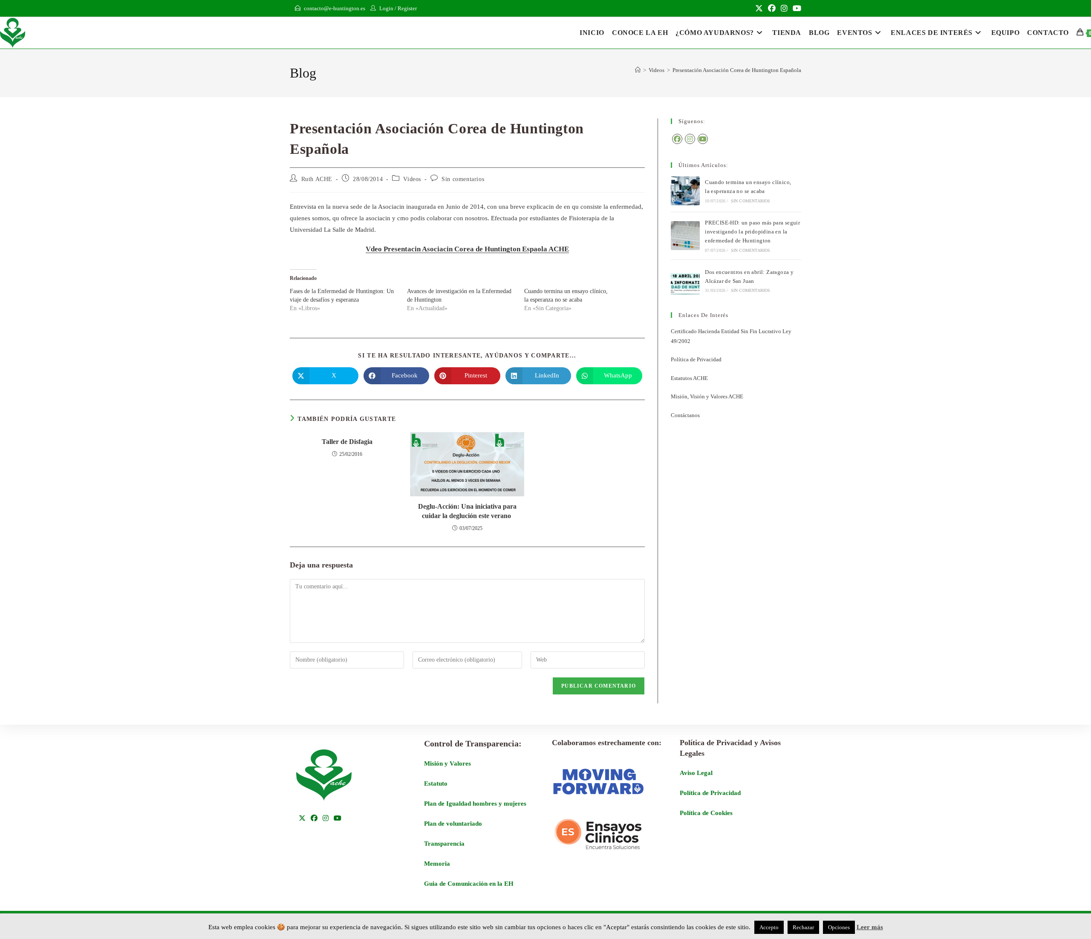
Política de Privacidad (696, 359)
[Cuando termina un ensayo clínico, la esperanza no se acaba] (685, 190)
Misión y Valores (447, 763)
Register (407, 8)
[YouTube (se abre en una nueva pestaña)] (795, 8)
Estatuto (435, 783)
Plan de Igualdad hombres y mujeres (475, 803)
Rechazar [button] (803, 927)
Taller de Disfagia (347, 441)
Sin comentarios (463, 179)
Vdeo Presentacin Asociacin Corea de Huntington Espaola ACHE (467, 249)
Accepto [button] (769, 927)
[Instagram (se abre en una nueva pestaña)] (784, 8)
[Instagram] (690, 139)
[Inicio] (638, 70)
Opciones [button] (839, 927)
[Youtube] (703, 139)
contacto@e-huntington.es (334, 8)
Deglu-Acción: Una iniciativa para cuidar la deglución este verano (467, 511)
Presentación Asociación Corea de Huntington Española (736, 70)
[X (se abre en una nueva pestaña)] (759, 8)
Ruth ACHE (316, 179)
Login (386, 8)
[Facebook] (677, 139)
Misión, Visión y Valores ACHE (707, 396)
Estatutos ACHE (689, 378)
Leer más (870, 927)
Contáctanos (685, 415)
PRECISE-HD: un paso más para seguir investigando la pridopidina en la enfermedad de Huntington (752, 231)
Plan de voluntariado (453, 823)
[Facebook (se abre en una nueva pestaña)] (771, 8)
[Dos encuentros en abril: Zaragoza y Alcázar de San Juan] (685, 280)
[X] (302, 818)
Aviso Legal (696, 772)
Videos (412, 179)
